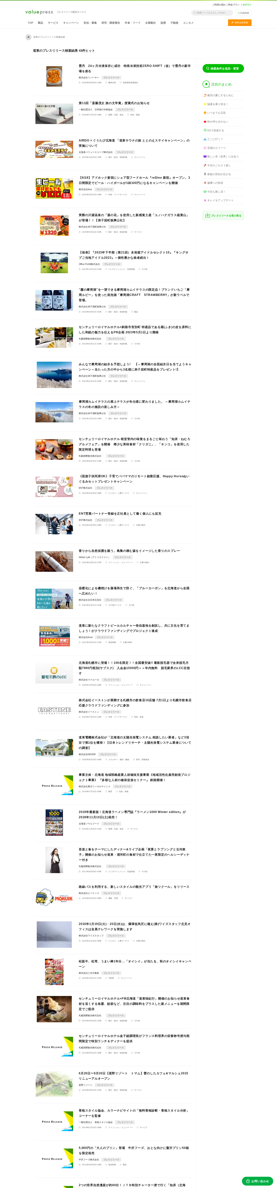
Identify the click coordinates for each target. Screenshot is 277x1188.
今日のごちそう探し (219, 165)
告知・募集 (90, 22)
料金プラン (234, 4)
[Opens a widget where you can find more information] (257, 1181)
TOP (30, 22)
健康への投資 (215, 182)
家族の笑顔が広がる (219, 174)
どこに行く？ (215, 139)
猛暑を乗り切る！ (217, 104)
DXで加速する (215, 130)
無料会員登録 (239, 22)
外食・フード (133, 22)
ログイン (247, 4)
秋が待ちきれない (217, 121)
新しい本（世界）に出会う (223, 156)
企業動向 (150, 22)
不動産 (174, 22)
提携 (163, 22)
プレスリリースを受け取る (226, 215)
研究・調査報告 (111, 22)
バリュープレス (39, 12)
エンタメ (188, 22)
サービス (53, 22)
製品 (40, 22)
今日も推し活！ (216, 191)
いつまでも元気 (216, 112)
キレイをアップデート (220, 200)
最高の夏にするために (220, 95)
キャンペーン (71, 22)
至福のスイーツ (216, 147)
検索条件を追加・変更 (225, 68)
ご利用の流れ (219, 4)
